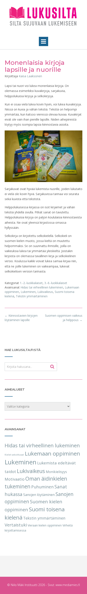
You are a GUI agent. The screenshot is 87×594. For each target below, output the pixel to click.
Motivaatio (14, 479)
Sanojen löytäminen (39, 494)
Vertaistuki (16, 525)
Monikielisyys (56, 472)
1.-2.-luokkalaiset (31, 283)
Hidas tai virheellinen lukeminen (41, 287)
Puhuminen (42, 487)
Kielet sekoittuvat (14, 454)
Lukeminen (28, 292)
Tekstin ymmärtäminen (32, 296)
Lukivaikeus (45, 292)
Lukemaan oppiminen (52, 453)
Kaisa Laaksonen (30, 76)
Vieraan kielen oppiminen (45, 525)
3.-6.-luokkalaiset (55, 283)
